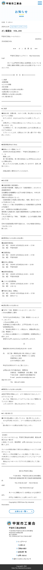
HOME (3, 22)
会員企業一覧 (22, 552)
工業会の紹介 (22, 548)
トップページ (22, 541)
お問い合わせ (22, 555)
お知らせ (22, 545)
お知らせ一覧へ (21, 511)
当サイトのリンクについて (22, 559)
